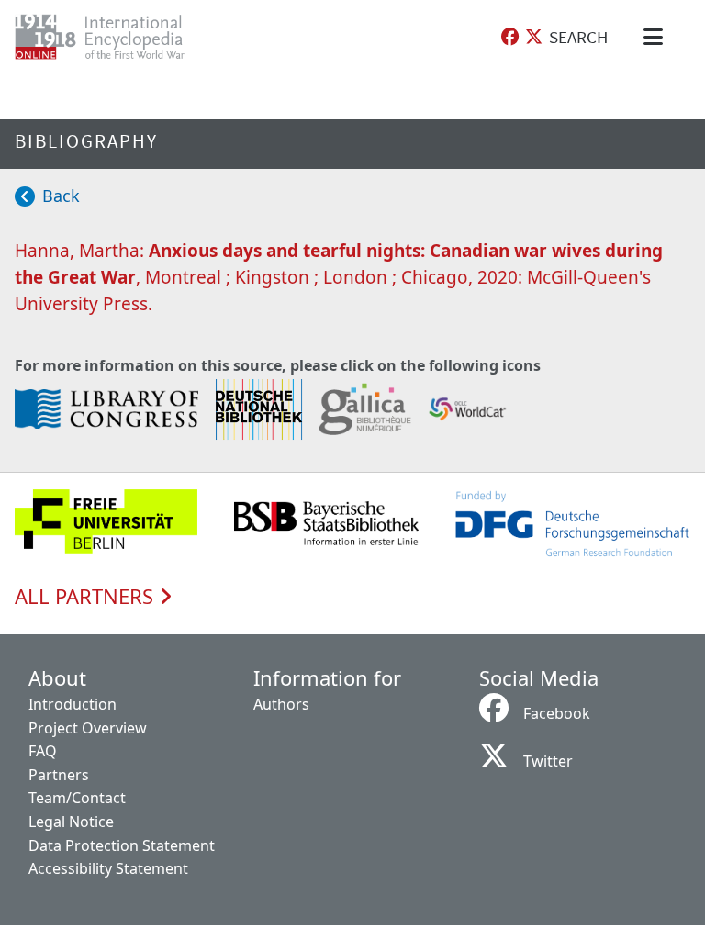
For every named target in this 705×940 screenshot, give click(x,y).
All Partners (87, 596)
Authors (281, 704)
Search (578, 37)
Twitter (548, 761)
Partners (58, 775)
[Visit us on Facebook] (510, 37)
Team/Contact (77, 798)
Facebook (556, 713)
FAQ (42, 751)
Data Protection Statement (121, 845)
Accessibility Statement (108, 868)
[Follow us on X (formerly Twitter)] (534, 37)
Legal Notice (71, 821)
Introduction (72, 704)
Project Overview (87, 728)
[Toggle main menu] (656, 36)
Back (61, 196)
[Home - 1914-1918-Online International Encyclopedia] (114, 37)
